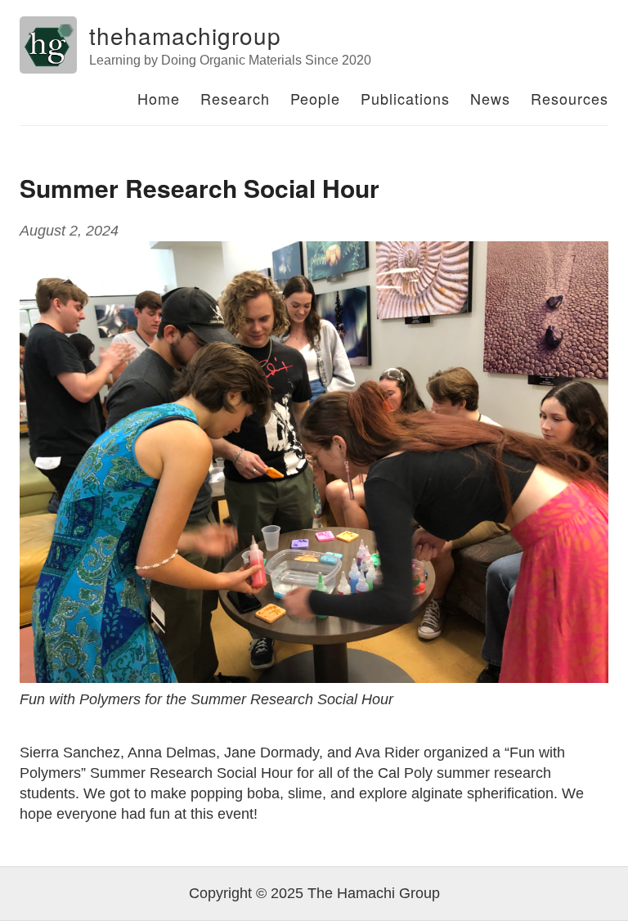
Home (158, 98)
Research (235, 98)
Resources (569, 98)
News (490, 98)
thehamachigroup (185, 35)
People (315, 98)
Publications (405, 98)
